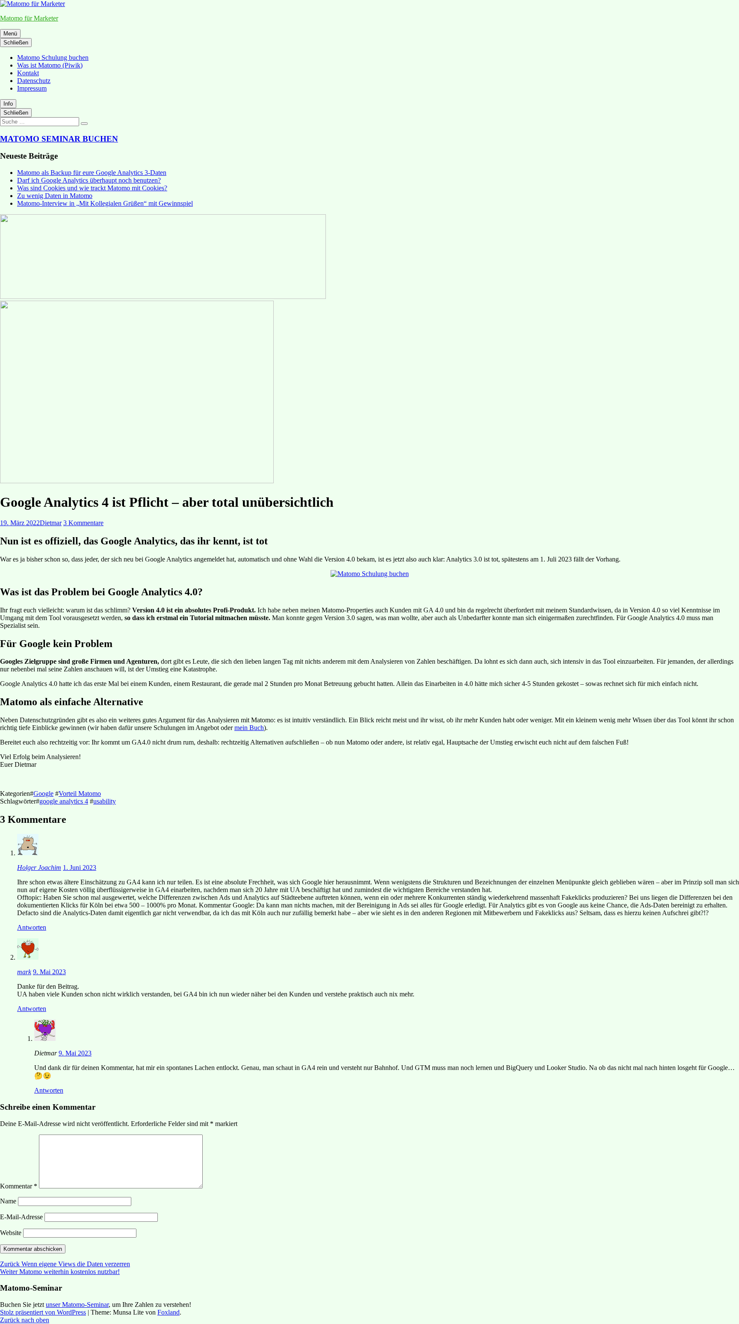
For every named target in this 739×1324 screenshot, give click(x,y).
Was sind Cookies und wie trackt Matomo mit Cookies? (92, 188)
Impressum (32, 88)
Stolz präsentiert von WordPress (43, 1312)
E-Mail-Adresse (21, 1217)
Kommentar (18, 1186)
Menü (10, 33)
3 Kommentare (83, 522)
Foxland (168, 1312)
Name (8, 1201)
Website (10, 1232)
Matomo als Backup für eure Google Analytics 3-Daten (91, 172)
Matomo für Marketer (29, 18)
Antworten (31, 927)
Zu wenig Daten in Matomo (54, 195)
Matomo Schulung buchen (53, 57)
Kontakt (28, 73)
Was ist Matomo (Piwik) (50, 65)
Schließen (15, 42)
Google (43, 793)
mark (24, 971)
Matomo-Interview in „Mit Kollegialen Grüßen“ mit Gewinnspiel (105, 203)
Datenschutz (33, 80)
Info (8, 103)
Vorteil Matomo (80, 793)
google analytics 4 (63, 801)
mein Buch (249, 727)
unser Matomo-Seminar (77, 1304)
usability (104, 801)
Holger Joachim (39, 867)
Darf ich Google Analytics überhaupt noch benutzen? (89, 180)
